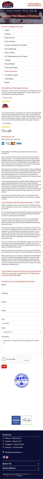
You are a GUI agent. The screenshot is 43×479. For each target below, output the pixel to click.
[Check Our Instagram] (7, 457)
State (3, 328)
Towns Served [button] (20, 468)
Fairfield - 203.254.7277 (13, 441)
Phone (4, 310)
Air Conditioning (10, 49)
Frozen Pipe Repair (11, 67)
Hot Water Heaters (11, 75)
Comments (5, 336)
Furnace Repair (10, 64)
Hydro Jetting (9, 52)
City (3, 319)
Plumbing (35, 474)
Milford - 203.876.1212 (13, 438)
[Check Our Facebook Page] (4, 457)
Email (4, 302)
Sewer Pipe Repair (11, 71)
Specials (25, 11)
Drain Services (10, 38)
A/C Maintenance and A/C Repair (16, 56)
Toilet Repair (9, 79)
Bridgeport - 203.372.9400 (14, 444)
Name (4, 284)
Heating (7, 60)
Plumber (8, 34)
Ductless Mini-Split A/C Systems (16, 45)
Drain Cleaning (10, 41)
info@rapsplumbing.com (13, 452)
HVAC (7, 30)
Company (5, 293)
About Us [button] (20, 463)
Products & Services (14, 11)
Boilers (7, 82)
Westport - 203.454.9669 (14, 447)
